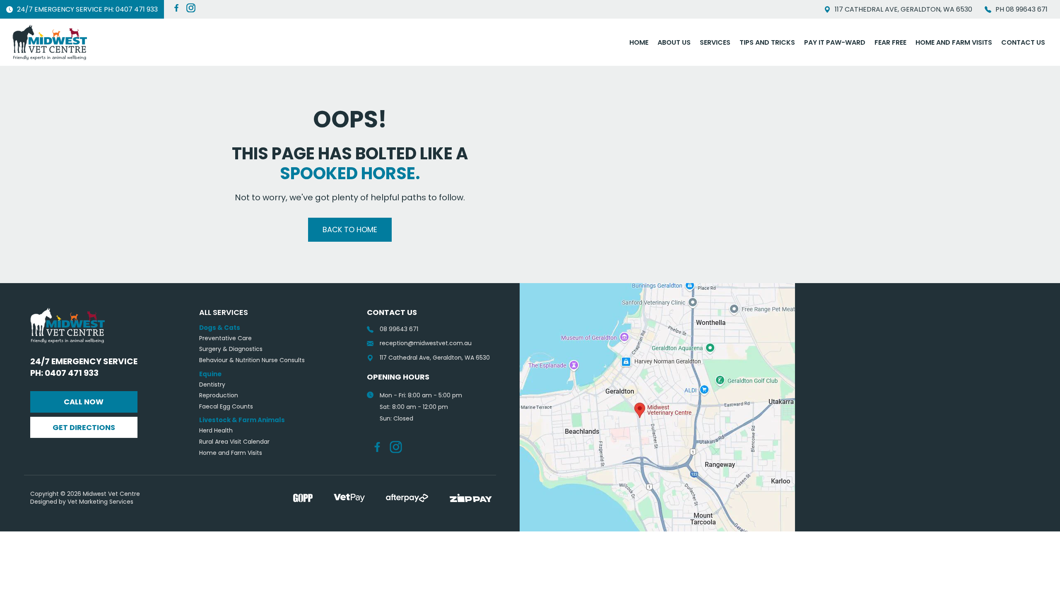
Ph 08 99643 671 (1021, 9)
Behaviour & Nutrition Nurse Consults (252, 360)
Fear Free (890, 42)
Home (638, 42)
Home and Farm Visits (953, 42)
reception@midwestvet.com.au (426, 343)
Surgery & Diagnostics (231, 349)
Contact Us (1023, 42)
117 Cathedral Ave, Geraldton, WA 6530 (903, 9)
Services (715, 42)
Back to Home (350, 229)
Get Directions (84, 427)
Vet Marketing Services (100, 501)
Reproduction (218, 395)
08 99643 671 (399, 329)
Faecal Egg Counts (226, 407)
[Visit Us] (657, 407)
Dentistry (212, 385)
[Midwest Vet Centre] (49, 42)
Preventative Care (225, 338)
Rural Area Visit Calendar (234, 442)
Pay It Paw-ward (834, 42)
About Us (674, 42)
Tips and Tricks (767, 42)
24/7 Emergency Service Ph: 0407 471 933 (87, 9)
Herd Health (216, 431)
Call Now (84, 402)
